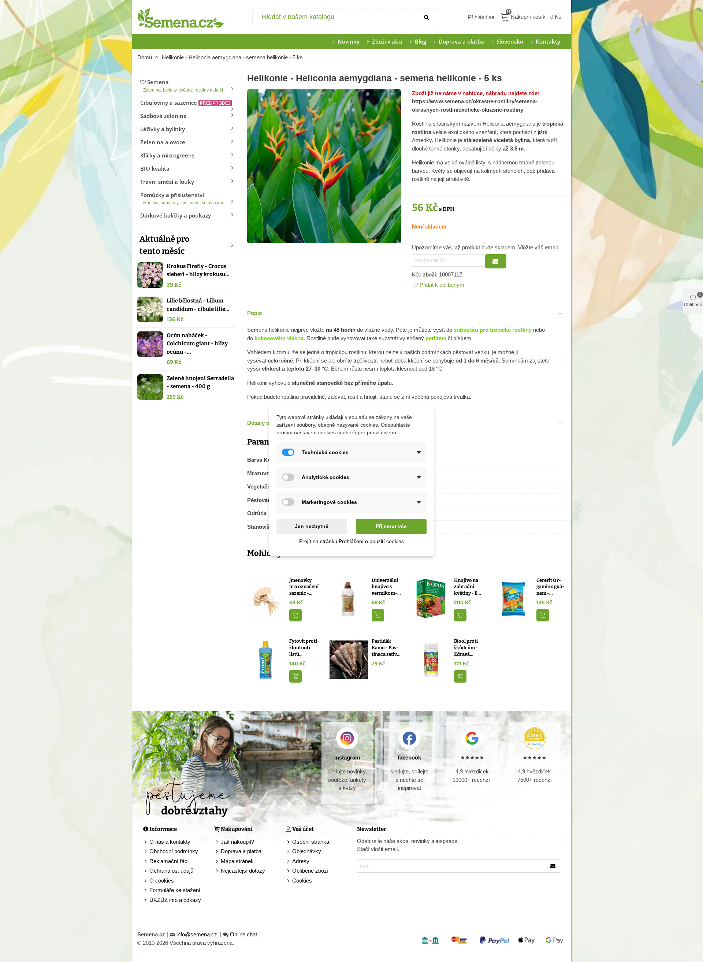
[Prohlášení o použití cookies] (289, 881)
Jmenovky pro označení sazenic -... (304, 586)
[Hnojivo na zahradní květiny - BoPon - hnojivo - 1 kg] (431, 598)
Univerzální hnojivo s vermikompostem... (385, 587)
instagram (347, 757)
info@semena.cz (197, 934)
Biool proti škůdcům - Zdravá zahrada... (466, 647)
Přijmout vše (391, 526)
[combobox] (334, 17)
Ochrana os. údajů (171, 871)
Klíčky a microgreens (167, 155)
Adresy (300, 861)
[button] (218, 244)
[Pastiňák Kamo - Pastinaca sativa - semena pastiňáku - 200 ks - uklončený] (349, 659)
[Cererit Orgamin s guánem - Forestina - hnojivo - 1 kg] (513, 598)
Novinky (349, 41)
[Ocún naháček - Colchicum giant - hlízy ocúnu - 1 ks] (150, 344)
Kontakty (548, 41)
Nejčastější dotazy (243, 871)
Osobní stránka (310, 842)
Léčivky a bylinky (162, 129)
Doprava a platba (461, 41)
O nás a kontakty (169, 842)
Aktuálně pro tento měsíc (165, 245)
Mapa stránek (237, 861)
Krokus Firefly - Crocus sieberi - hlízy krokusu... (198, 270)
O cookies (161, 880)
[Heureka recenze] (534, 738)
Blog (420, 41)
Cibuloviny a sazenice (185, 102)
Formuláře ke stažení (174, 890)
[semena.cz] (181, 17)
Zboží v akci (387, 41)
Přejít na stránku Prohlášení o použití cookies (351, 541)
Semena (183, 85)
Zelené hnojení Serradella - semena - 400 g (200, 382)
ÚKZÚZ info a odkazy (175, 900)
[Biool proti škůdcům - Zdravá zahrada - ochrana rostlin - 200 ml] (431, 659)
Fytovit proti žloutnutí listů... (303, 647)
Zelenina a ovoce (162, 142)
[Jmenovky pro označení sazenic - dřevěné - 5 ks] (266, 598)
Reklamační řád (168, 861)
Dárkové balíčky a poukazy (175, 215)
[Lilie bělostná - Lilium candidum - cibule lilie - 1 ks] (150, 309)
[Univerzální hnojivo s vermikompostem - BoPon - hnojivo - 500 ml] (349, 598)
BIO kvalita (155, 168)
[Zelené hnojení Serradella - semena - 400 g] (150, 387)
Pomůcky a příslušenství (182, 198)
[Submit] (427, 17)
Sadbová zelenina (163, 115)
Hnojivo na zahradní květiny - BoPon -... (468, 587)
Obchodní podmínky (173, 851)
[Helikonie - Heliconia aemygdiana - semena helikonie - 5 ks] (324, 165)
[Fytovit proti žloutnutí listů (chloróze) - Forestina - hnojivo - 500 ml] (266, 659)
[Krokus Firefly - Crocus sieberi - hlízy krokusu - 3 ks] (150, 275)
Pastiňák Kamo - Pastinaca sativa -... (385, 647)
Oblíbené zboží (310, 871)
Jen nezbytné (311, 526)
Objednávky (306, 851)
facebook (409, 757)
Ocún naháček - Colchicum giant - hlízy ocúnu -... (197, 343)
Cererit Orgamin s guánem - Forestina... (550, 587)
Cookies (302, 880)
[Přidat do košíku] (295, 615)
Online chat (243, 934)
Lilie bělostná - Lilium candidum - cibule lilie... (198, 304)
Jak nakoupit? (237, 842)
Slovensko (509, 41)
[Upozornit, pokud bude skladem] (495, 261)
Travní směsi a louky (167, 181)
